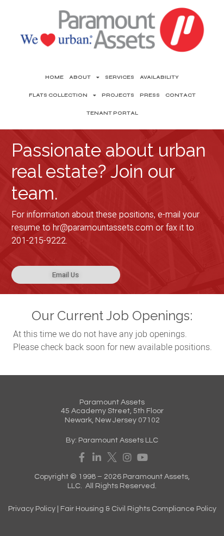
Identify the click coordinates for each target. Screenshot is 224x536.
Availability (159, 77)
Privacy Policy (31, 509)
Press (150, 95)
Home (54, 77)
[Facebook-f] (81, 457)
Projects (118, 95)
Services (119, 77)
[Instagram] (127, 457)
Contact (180, 95)
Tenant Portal (112, 113)
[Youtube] (142, 457)
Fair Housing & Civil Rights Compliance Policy (138, 509)
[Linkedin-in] (97, 457)
